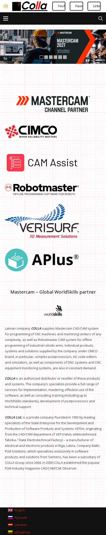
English (19, 510)
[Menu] (6, 18)
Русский (20, 517)
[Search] (101, 18)
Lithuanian (22, 532)
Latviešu (20, 524)
